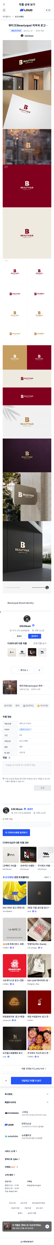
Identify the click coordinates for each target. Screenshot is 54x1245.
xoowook (7, 1020)
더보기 (46, 877)
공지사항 (24, 1203)
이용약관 (27, 1208)
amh (29, 911)
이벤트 (10, 1166)
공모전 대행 (32, 1213)
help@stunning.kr (34, 1185)
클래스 (20, 1213)
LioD (4, 1056)
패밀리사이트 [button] (10, 1102)
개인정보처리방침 (38, 1203)
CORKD (6, 947)
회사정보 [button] (8, 1094)
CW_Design (32, 947)
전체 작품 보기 (39, 643)
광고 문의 (39, 1208)
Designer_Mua (33, 984)
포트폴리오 (7, 16)
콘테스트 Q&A (11, 1159)
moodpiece (7, 911)
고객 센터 (9, 1174)
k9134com (25, 626)
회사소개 (12, 1203)
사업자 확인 (15, 1208)
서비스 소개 (10, 1151)
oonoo (30, 1020)
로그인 (48, 10)
